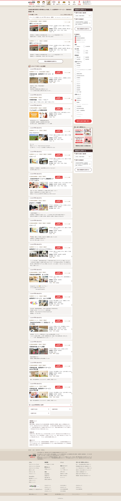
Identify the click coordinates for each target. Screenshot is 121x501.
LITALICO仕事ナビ (63, 485)
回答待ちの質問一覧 (48, 479)
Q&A (46, 471)
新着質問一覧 (47, 475)
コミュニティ (31, 476)
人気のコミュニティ (32, 480)
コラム (30, 462)
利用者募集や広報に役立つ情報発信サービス (83, 466)
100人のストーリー (32, 473)
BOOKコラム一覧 (32, 471)
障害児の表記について (33, 494)
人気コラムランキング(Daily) (34, 468)
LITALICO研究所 (63, 491)
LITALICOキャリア (79, 485)
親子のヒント (47, 467)
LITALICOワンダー (63, 487)
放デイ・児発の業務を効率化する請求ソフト (83, 464)
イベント (62, 462)
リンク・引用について (64, 469)
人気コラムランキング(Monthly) (34, 466)
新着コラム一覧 (31, 469)
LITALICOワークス (48, 485)
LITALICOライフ (78, 487)
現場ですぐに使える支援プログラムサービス (83, 469)
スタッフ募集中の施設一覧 (66, 14)
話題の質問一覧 (47, 477)
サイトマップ (62, 477)
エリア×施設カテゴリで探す (49, 464)
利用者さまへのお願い (64, 473)
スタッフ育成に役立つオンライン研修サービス (84, 468)
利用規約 (45, 494)
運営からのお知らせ (63, 475)
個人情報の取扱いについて (59, 494)
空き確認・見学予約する (59, 73)
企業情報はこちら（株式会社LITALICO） (36, 489)
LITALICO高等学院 (79, 489)
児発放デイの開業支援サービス (81, 471)
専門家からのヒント (48, 469)
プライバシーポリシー (76, 494)
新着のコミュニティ (32, 482)
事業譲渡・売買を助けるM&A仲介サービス (83, 475)
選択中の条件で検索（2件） (83, 121)
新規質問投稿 (47, 473)
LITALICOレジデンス (48, 491)
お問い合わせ (62, 471)
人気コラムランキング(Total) (34, 464)
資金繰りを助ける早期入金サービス (82, 473)
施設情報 (46, 462)
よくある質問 (62, 468)
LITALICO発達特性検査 (64, 489)
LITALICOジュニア (48, 487)
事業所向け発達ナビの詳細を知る (83, 145)
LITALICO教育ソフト (48, 489)
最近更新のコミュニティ (33, 478)
